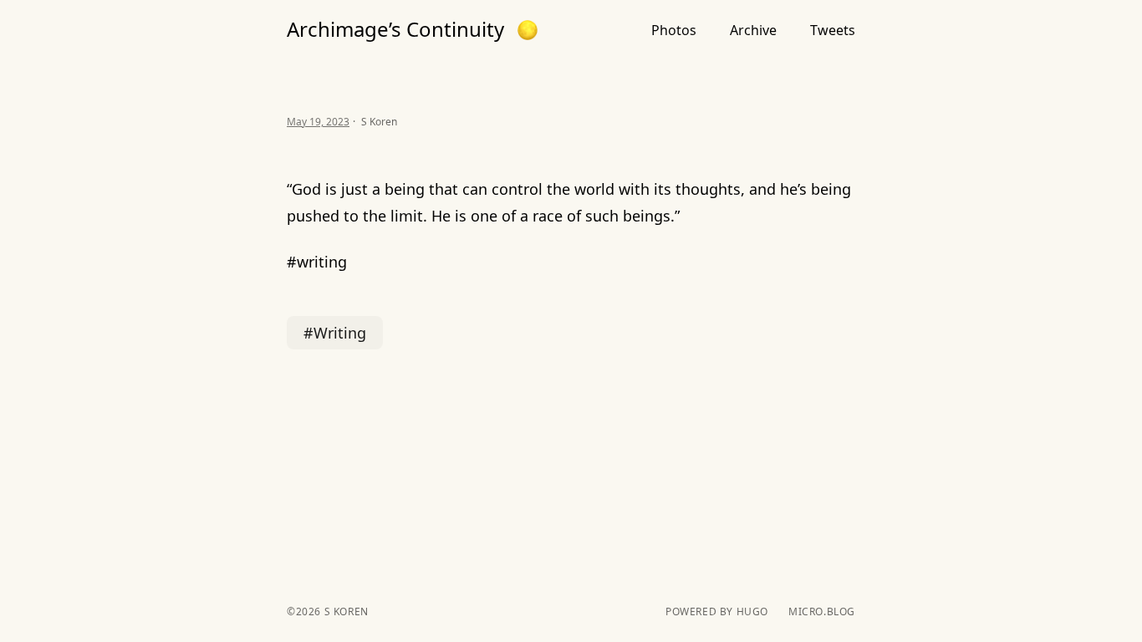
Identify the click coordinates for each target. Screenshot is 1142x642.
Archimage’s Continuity (395, 29)
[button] (527, 30)
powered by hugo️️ (716, 612)
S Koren (345, 611)
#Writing (334, 333)
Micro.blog (821, 612)
